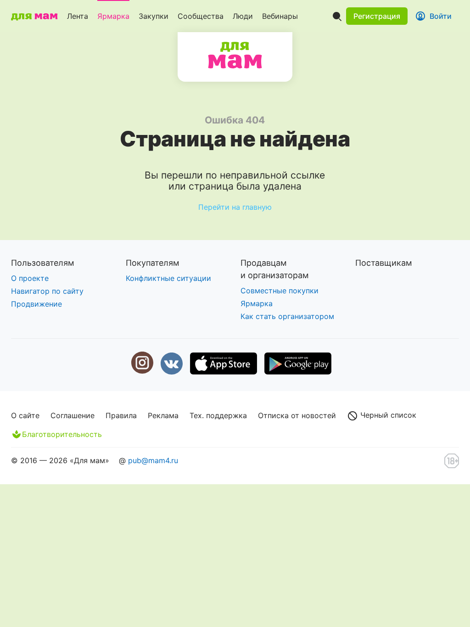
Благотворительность (62, 434)
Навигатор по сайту (47, 291)
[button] (377, 16)
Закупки (153, 16)
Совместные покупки (280, 290)
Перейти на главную (235, 207)
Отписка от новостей (297, 415)
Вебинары (280, 16)
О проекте (30, 278)
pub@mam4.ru (153, 460)
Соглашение (72, 415)
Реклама (163, 415)
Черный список (387, 415)
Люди (243, 16)
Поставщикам (383, 263)
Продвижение (36, 303)
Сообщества (201, 16)
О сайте (25, 415)
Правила (121, 415)
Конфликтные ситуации (168, 278)
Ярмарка (113, 16)
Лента (77, 16)
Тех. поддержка (218, 415)
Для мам (235, 55)
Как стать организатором (287, 316)
